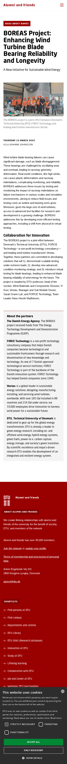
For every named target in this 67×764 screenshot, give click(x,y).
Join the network (12, 548)
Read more (56, 718)
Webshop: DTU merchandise (23, 686)
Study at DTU (15, 655)
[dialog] (33, 725)
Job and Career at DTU (20, 678)
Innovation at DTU (18, 648)
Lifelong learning (17, 663)
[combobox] (62, 691)
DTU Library (14, 632)
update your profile (35, 548)
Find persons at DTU (19, 609)
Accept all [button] (33, 742)
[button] (62, 5)
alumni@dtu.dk (11, 581)
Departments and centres (22, 625)
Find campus (15, 617)
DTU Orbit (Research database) (25, 640)
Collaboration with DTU (21, 670)
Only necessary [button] (33, 750)
